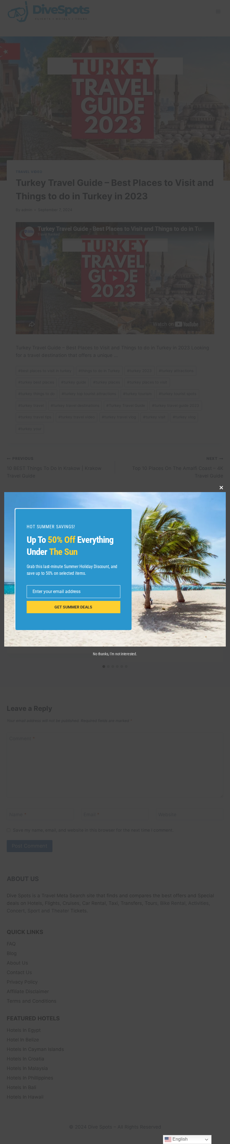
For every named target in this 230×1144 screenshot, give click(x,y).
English (179, 1139)
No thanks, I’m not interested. (115, 654)
